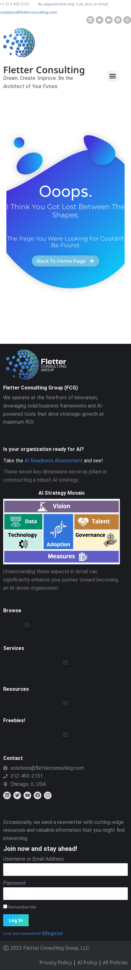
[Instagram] (127, 20)
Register (53, 933)
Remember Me (21, 906)
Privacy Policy (55, 962)
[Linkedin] (90, 20)
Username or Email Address (33, 859)
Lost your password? (23, 933)
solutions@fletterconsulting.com (28, 12)
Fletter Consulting (44, 69)
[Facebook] (118, 20)
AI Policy (87, 962)
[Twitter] (99, 20)
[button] (112, 76)
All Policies (115, 962)
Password (14, 883)
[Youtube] (109, 20)
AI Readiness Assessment (53, 461)
